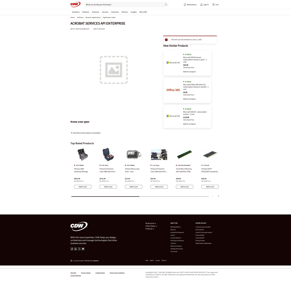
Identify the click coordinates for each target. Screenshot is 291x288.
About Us (173, 229)
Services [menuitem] (105, 12)
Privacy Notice (86, 273)
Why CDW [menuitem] (143, 12)
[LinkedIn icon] (75, 249)
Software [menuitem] (85, 12)
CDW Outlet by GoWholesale (203, 243)
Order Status (151, 226)
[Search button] (166, 4)
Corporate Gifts (200, 238)
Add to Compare (189, 71)
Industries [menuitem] (115, 12)
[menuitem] (185, 4)
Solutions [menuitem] (95, 12)
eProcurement (200, 229)
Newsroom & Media (176, 246)
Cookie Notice (100, 273)
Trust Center (174, 251)
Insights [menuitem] (134, 12)
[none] (76, 12)
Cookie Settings (75, 275)
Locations (173, 243)
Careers (173, 235)
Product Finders (200, 240)
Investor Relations (176, 238)
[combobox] (123, 4)
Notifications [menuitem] (192, 4)
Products (149, 229)
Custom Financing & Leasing (204, 232)
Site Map (73, 273)
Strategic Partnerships (177, 249)
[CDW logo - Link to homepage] (75, 4)
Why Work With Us (176, 227)
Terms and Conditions (117, 273)
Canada (157, 260)
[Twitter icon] (79, 249)
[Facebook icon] (71, 249)
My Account (150, 223)
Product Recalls (200, 235)
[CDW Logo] (75, 4)
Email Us (96, 261)
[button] (215, 4)
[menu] (190, 4)
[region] (145, 172)
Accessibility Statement (177, 232)
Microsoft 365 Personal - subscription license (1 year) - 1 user (195, 59)
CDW (147, 260)
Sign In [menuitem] (206, 4)
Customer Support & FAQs (203, 227)
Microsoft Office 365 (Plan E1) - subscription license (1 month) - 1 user (196, 86)
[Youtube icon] (83, 249)
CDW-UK (164, 260)
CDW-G (152, 260)
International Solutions (177, 240)
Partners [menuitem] (125, 12)
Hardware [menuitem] (75, 12)
